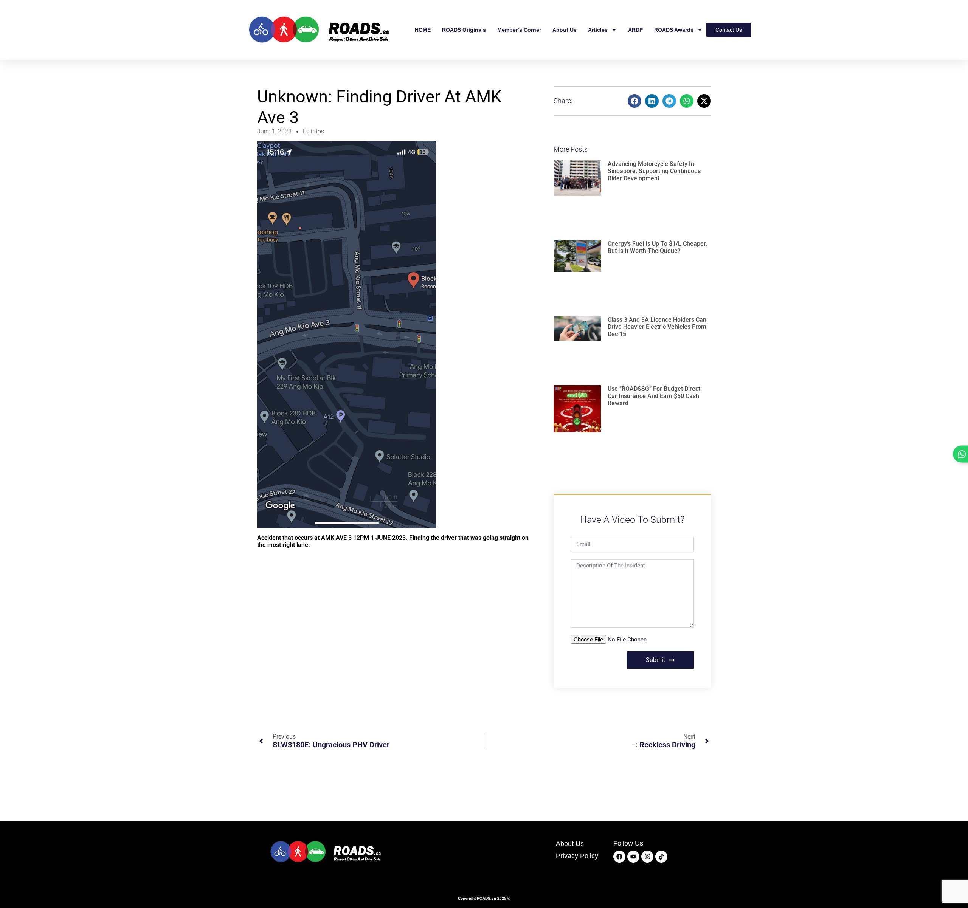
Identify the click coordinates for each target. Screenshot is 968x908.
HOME (423, 30)
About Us (564, 30)
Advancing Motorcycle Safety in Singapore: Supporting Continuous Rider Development (654, 171)
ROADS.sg (486, 898)
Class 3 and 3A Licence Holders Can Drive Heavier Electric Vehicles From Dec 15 (657, 327)
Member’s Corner (519, 30)
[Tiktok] (661, 857)
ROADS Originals (464, 30)
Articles (598, 30)
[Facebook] (619, 857)
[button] (634, 101)
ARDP (635, 30)
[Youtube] (633, 857)
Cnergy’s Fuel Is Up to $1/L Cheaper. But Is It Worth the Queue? (657, 247)
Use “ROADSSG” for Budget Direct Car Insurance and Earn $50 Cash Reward (654, 396)
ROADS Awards (673, 30)
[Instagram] (647, 857)
